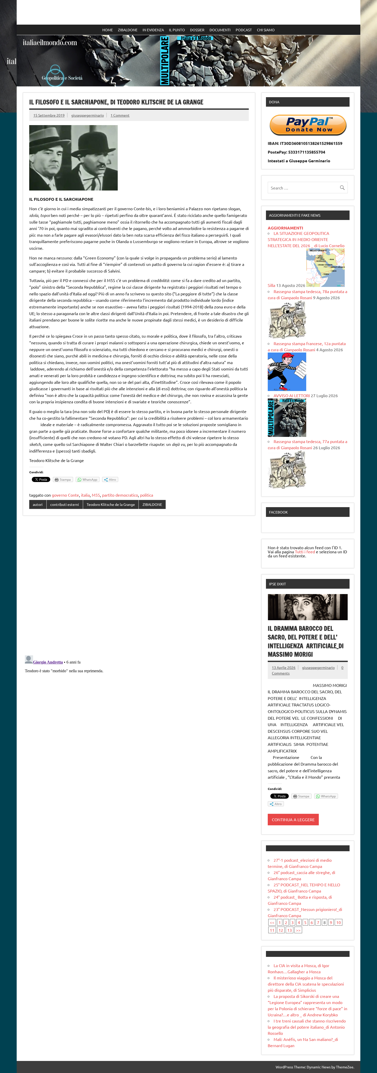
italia (85, 494)
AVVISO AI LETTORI (292, 395)
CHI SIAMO (266, 29)
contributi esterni (64, 504)
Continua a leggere (293, 819)
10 (338, 922)
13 (289, 929)
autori (38, 504)
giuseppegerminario (87, 115)
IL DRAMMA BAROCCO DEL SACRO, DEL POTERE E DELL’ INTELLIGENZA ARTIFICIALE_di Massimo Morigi (306, 641)
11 (272, 929)
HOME (107, 29)
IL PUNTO (177, 29)
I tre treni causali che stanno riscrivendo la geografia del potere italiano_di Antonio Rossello (307, 1027)
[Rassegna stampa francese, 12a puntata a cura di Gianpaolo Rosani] (287, 389)
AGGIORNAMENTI (285, 227)
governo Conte (65, 494)
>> (298, 929)
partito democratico (120, 494)
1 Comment (120, 115)
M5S (96, 494)
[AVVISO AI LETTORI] (287, 435)
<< (272, 922)
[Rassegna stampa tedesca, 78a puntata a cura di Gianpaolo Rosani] (287, 337)
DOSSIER (197, 29)
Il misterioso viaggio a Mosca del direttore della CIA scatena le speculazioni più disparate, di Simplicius (306, 983)
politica (146, 494)
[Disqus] (139, 586)
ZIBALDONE (127, 29)
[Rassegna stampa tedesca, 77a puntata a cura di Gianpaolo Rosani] (287, 487)
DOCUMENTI (220, 29)
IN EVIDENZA (153, 29)
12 (281, 929)
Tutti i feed (305, 551)
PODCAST (244, 29)
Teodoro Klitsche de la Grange (111, 504)
